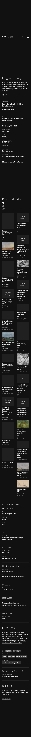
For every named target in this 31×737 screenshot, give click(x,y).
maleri (19, 663)
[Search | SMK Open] (7, 37)
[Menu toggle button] (28, 37)
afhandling (12, 663)
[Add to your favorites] (7, 94)
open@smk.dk (6, 699)
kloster (5, 663)
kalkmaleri (11, 656)
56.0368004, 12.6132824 (10, 676)
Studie (5, 656)
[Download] (3, 94)
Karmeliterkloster (21, 656)
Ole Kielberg (6, 126)
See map (20, 162)
